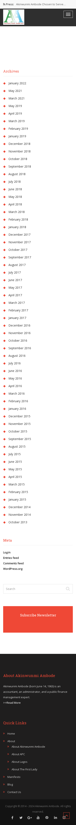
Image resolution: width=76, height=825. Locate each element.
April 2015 (15, 477)
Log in (7, 552)
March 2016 (16, 393)
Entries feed (11, 558)
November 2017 (19, 242)
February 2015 (18, 492)
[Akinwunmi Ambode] (13, 17)
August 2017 (17, 265)
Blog (10, 784)
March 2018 (16, 212)
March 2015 (16, 484)
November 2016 (19, 333)
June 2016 (15, 371)
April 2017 (15, 295)
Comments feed (13, 563)
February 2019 (18, 129)
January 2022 (17, 83)
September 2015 (19, 439)
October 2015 (17, 431)
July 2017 (14, 272)
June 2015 (15, 462)
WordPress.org (12, 569)
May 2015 (15, 469)
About (11, 741)
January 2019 (17, 136)
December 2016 (19, 325)
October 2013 (17, 522)
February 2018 (18, 219)
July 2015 (14, 454)
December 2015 (19, 416)
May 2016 (15, 378)
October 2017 (17, 250)
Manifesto (13, 777)
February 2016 (18, 401)
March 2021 (16, 98)
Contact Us (14, 792)
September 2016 (19, 348)
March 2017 (16, 303)
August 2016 (17, 356)
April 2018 (15, 204)
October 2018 (17, 159)
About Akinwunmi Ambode (28, 746)
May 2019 (15, 106)
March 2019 (16, 121)
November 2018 (19, 151)
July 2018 (14, 182)
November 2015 (19, 424)
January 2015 (17, 499)
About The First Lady (24, 769)
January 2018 (17, 227)
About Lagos (19, 762)
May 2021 (15, 91)
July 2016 (14, 363)
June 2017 (15, 280)
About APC (18, 754)
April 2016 (15, 386)
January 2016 (17, 409)
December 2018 (19, 144)
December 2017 (19, 235)
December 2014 (19, 507)
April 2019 (15, 113)
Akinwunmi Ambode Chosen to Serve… (41, 4)
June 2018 (15, 189)
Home (11, 733)
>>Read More (12, 703)
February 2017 (18, 310)
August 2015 (17, 446)
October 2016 (17, 340)
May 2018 (15, 197)
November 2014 (19, 515)
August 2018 (17, 174)
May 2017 (15, 288)
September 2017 (19, 257)
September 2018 (19, 166)
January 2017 (17, 318)
